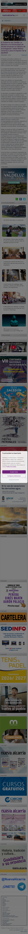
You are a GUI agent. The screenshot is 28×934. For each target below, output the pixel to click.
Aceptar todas (14, 472)
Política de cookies (11, 466)
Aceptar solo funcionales (14, 479)
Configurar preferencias (14, 476)
